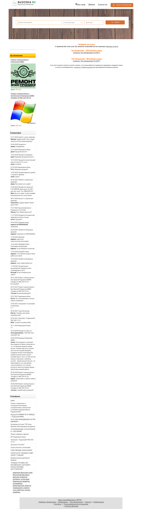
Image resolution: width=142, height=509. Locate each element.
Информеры (63, 502)
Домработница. (23, 222)
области (27, 486)
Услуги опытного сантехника (20, 447)
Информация (99, 502)
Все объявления (76, 502)
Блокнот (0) (102, 5)
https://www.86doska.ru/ (67, 500)
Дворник (21, 237)
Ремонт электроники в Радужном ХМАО (20, 61)
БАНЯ (12, 400)
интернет (16, 479)
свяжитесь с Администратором (83, 67)
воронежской (18, 486)
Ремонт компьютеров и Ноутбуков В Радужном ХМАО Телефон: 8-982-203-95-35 (22, 96)
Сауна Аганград (23, 311)
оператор (23, 477)
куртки (27, 490)
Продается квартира (25, 155)
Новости (88, 502)
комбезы (16, 492)
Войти (92, 5)
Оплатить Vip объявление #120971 (86, 53)
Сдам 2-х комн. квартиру (26, 137)
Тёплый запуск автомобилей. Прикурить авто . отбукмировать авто (21, 268)
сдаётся (26, 488)
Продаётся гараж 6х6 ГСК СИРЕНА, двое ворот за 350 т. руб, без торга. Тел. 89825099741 (22, 189)
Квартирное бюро (24, 149)
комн (30, 473)
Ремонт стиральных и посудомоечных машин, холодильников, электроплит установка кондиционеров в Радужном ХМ (21, 408)
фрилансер (17, 481)
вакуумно (25, 475)
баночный (17, 475)
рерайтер (26, 481)
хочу (15, 490)
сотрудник (25, 479)
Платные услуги (112, 46)
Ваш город (81, 5)
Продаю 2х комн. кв (25, 331)
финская (24, 473)
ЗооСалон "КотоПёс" (18, 444)
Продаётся (22, 144)
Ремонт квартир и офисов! (20, 434)
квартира (16, 473)
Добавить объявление (47, 502)
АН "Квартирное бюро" (18, 437)
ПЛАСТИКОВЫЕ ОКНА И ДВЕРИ (21, 450)
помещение (17, 488)
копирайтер (17, 483)
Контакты (57, 504)
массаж (16, 477)
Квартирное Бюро (24, 296)
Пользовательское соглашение (76, 504)
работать (20, 490)
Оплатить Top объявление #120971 (86, 61)
